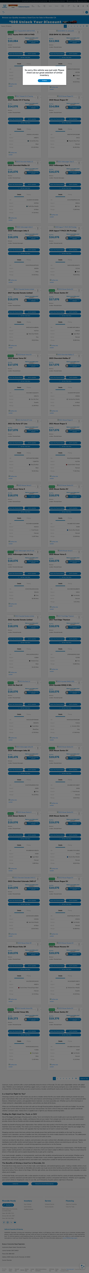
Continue (44, 80)
